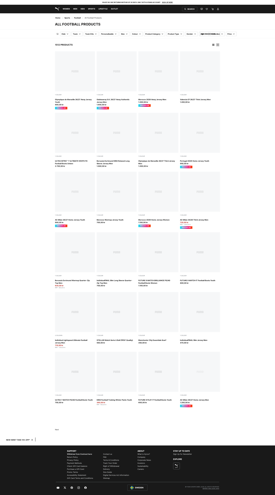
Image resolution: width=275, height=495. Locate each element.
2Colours (58, 335)
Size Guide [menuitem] (107, 472)
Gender (190, 34)
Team (75, 34)
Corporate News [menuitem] (144, 460)
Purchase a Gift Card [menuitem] (75, 469)
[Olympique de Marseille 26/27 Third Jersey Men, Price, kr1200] (158, 140)
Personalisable (107, 34)
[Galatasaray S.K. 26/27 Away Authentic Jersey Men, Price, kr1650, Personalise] (117, 80)
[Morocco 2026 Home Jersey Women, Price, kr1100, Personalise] (158, 199)
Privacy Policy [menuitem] (73, 460)
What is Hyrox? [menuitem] (144, 454)
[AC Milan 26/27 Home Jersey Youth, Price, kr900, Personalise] (75, 199)
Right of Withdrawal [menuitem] (111, 466)
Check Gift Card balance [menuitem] (77, 466)
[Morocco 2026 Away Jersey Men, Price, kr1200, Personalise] (158, 79)
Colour (135, 34)
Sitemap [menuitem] (106, 478)
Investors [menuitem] (141, 463)
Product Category (152, 34)
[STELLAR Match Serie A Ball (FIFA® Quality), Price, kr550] (117, 318)
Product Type (173, 34)
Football (77, 18)
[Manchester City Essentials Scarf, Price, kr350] (158, 318)
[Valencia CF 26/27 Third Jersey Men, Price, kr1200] (200, 77)
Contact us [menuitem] (107, 454)
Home (57, 18)
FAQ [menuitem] (104, 457)
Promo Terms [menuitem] (72, 472)
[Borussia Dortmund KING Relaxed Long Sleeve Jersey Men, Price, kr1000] (117, 140)
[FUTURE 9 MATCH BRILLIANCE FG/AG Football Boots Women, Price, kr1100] (158, 259)
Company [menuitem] (141, 457)
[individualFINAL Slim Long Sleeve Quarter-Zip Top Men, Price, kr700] (117, 259)
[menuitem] (66, 9)
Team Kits (89, 34)
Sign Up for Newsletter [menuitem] (182, 454)
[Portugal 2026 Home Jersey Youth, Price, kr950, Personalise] (200, 140)
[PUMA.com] (56, 9)
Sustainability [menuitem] (143, 466)
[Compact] (213, 45)
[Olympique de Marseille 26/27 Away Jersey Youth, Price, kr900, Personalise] (75, 80)
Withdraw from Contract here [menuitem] (79, 454)
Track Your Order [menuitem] (110, 463)
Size (123, 34)
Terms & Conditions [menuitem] (111, 460)
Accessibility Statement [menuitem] (76, 475)
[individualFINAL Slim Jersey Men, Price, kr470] (200, 318)
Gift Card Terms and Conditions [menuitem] (80, 478)
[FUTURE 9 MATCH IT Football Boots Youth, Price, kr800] (200, 258)
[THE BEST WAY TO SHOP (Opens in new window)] (176, 466)
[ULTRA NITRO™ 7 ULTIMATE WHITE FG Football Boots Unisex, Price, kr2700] (75, 140)
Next (57, 429)
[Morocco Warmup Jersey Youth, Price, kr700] (117, 198)
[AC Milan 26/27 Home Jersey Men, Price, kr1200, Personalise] (200, 379)
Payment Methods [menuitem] (74, 463)
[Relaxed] (217, 45)
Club (63, 34)
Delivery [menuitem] (106, 469)
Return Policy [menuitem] (72, 457)
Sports (67, 18)
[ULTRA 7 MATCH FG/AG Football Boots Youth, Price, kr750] (75, 378)
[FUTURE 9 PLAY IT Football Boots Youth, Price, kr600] (158, 378)
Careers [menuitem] (141, 469)
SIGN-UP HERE (167, 2)
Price (229, 34)
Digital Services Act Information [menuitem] (116, 475)
